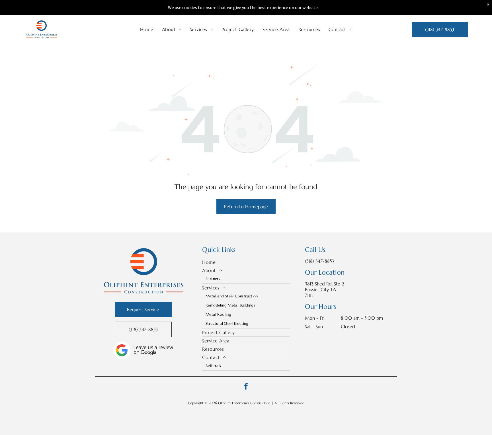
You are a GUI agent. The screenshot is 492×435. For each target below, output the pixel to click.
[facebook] (246, 387)
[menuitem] (147, 29)
